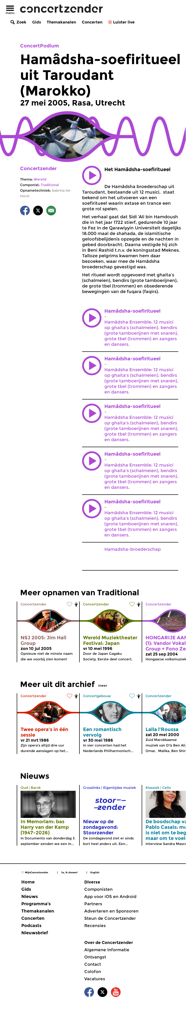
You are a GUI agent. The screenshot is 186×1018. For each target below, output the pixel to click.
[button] (91, 175)
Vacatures (94, 978)
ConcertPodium (39, 46)
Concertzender (38, 168)
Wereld (40, 179)
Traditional (50, 185)
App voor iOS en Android (110, 896)
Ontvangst (95, 957)
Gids (36, 22)
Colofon (92, 971)
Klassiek (152, 787)
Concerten (92, 22)
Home (28, 882)
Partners (93, 903)
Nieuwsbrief (34, 932)
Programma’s (36, 903)
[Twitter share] (38, 211)
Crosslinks (91, 787)
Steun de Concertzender (110, 918)
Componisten (98, 889)
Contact (92, 964)
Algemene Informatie (106, 949)
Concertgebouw (97, 696)
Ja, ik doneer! (69, 872)
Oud (24, 787)
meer (102, 685)
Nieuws (29, 896)
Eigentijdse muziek (119, 787)
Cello (166, 787)
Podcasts (31, 925)
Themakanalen (61, 22)
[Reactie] (51, 211)
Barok (36, 787)
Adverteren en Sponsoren (111, 911)
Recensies (95, 925)
